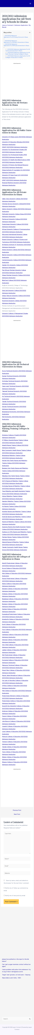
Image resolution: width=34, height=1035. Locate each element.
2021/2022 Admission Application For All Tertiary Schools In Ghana (16, 36)
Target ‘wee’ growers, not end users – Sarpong (16, 975)
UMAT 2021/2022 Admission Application (14, 180)
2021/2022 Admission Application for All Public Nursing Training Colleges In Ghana (17, 53)
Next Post (17, 814)
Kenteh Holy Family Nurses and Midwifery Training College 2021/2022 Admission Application (14, 463)
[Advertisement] (17, 81)
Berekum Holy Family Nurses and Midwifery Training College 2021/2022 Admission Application (15, 470)
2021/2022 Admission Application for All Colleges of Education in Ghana (17, 56)
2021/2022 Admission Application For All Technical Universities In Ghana (17, 50)
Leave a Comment (7, 25)
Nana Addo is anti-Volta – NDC (11, 978)
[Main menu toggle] (30, 3)
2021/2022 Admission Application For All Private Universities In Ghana (16, 44)
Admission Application (21, 25)
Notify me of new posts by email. (15, 895)
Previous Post (17, 810)
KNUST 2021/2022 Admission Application (14, 147)
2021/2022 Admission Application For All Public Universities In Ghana (16, 41)
